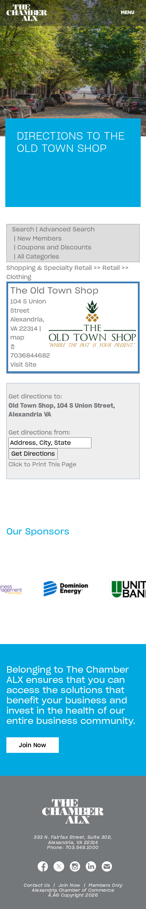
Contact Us (37, 885)
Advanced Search (67, 229)
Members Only (105, 885)
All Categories (38, 256)
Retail (111, 268)
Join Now (32, 745)
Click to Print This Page (43, 464)
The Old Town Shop (54, 290)
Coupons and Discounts (54, 247)
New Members (39, 238)
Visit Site (23, 364)
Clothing (18, 277)
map (17, 337)
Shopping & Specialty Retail (49, 268)
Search (23, 229)
